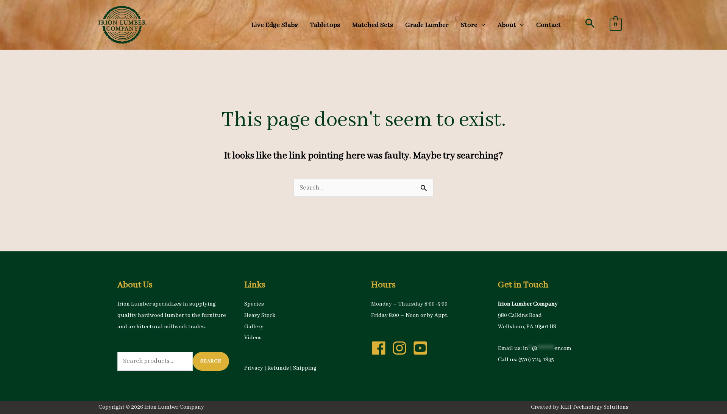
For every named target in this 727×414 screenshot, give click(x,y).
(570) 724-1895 (536, 359)
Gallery (254, 326)
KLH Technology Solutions (594, 407)
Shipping (305, 368)
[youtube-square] (422, 348)
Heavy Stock (259, 315)
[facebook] (381, 348)
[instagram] (402, 348)
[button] (590, 23)
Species (254, 304)
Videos (253, 337)
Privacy (253, 368)
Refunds (278, 368)
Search (211, 361)
